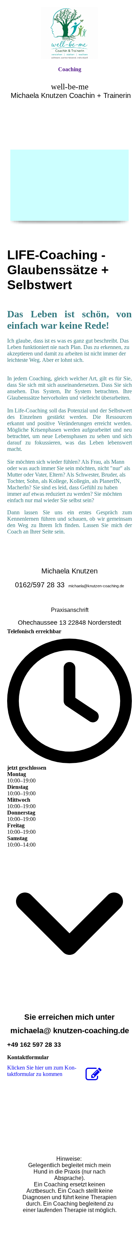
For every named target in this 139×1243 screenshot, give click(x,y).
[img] (69, 33)
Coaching (69, 69)
